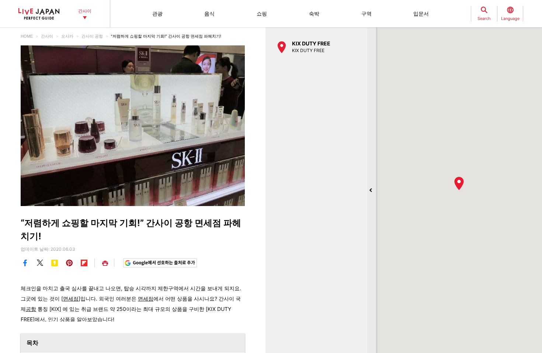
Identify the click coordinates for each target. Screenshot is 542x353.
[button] (459, 183)
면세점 (71, 298)
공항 (31, 309)
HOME (27, 36)
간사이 (47, 36)
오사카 (67, 36)
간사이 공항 (92, 36)
